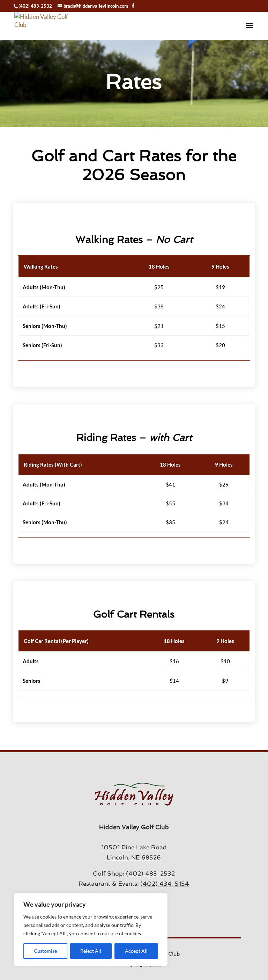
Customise (45, 951)
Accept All (136, 951)
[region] (91, 929)
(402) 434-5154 (164, 883)
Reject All (90, 951)
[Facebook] (133, 5)
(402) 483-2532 (35, 6)
